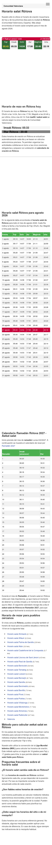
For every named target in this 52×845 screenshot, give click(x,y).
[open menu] (48, 4)
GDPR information (10, 841)
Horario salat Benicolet (17, 665)
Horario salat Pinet (15, 694)
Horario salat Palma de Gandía (20, 642)
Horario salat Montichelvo (18, 706)
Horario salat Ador (15, 646)
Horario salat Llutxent (16, 673)
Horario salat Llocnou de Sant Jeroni (23, 657)
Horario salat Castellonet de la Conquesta (25, 650)
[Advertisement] (26, 79)
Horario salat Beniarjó (16, 678)
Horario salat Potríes (16, 698)
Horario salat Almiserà (16, 634)
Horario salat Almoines (17, 710)
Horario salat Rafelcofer (17, 715)
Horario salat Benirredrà (17, 686)
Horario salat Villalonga (17, 702)
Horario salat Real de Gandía (19, 661)
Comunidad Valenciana (13, 6)
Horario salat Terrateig (16, 669)
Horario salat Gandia (16, 682)
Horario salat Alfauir (15, 638)
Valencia (11, 719)
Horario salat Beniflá (16, 690)
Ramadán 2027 (8, 445)
